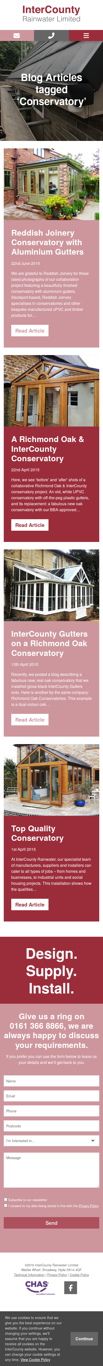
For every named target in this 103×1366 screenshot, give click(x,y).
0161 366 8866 (37, 1025)
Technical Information (29, 1274)
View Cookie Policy (35, 1359)
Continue (84, 1339)
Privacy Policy (88, 1205)
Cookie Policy (79, 1274)
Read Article (29, 330)
